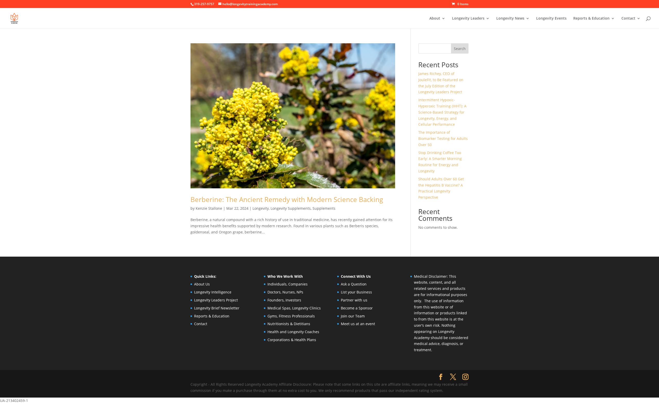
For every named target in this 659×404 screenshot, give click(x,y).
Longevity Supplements (291, 208)
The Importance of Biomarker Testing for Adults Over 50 (443, 138)
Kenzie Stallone (209, 208)
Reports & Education (591, 18)
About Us (202, 284)
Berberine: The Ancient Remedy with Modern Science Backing (286, 199)
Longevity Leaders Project (216, 300)
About (434, 18)
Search (460, 48)
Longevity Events (551, 18)
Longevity (261, 208)
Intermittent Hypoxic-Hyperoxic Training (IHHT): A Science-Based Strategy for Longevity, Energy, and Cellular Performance (442, 112)
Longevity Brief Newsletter (216, 308)
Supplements (324, 208)
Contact (628, 18)
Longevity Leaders (468, 18)
